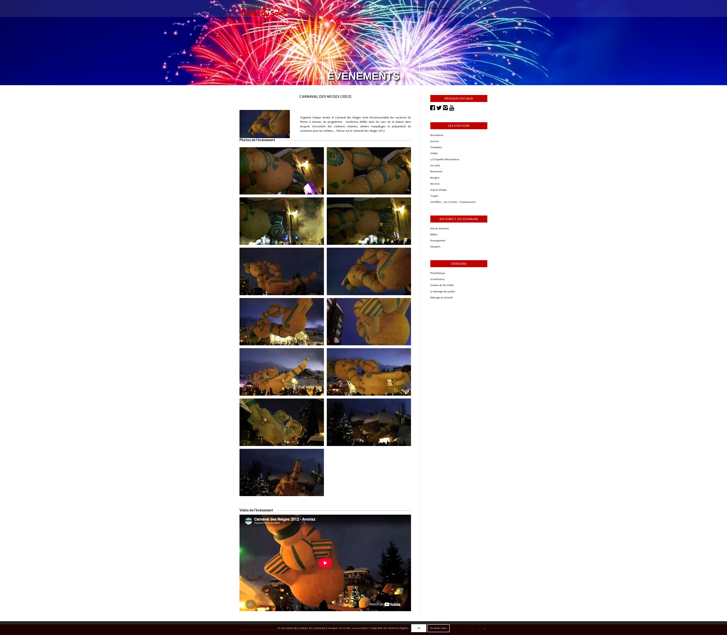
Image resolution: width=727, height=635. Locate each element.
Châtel (434, 153)
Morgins (434, 177)
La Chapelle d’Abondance (444, 159)
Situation (435, 246)
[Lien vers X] (473, 8)
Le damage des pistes (442, 291)
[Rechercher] (453, 8)
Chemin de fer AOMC (442, 285)
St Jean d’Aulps (438, 189)
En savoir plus (438, 628)
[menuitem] (364, 8)
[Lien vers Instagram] (479, 8)
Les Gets (435, 165)
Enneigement (437, 240)
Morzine (435, 183)
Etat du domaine (439, 228)
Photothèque (437, 273)
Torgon (434, 196)
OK (418, 628)
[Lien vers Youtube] (485, 8)
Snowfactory (437, 279)
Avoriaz (434, 141)
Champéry (436, 147)
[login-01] (263, 8)
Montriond (436, 171)
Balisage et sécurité (441, 297)
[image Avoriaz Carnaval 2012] (283, 172)
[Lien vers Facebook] (467, 8)
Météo (434, 234)
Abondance (436, 135)
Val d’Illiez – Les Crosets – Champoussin (453, 202)
